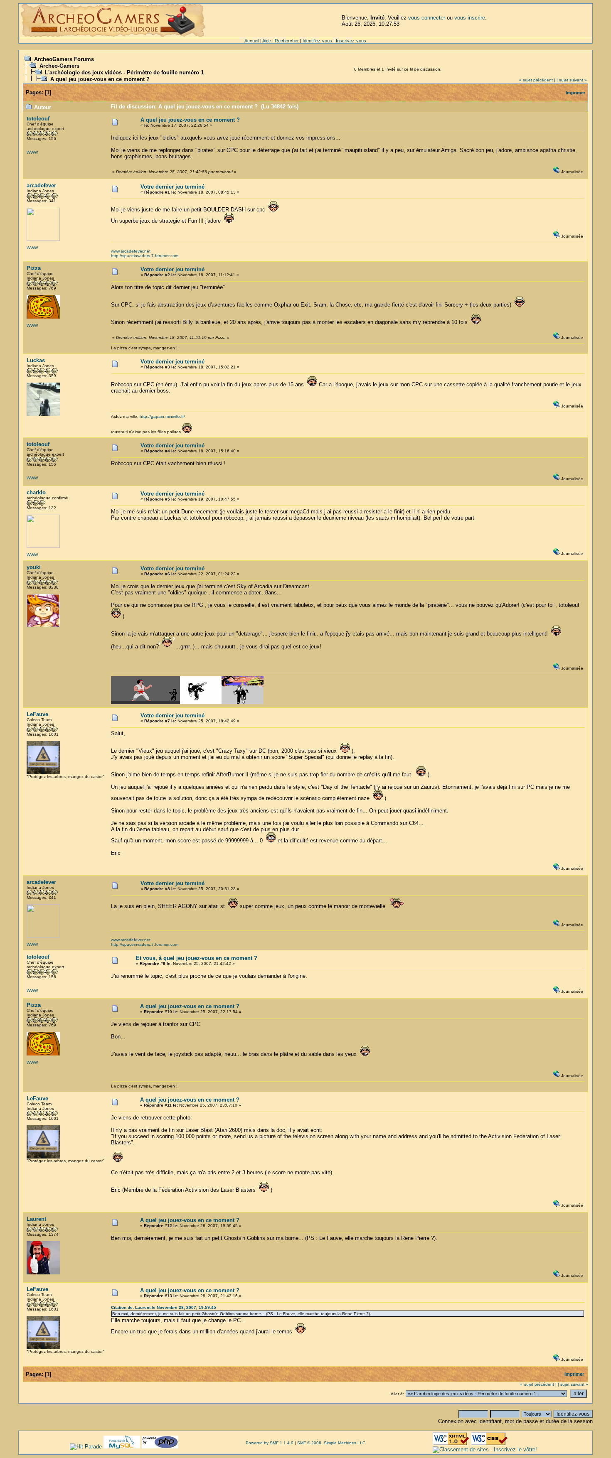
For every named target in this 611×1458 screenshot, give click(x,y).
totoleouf (38, 118)
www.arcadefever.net (130, 251)
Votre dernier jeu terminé (172, 187)
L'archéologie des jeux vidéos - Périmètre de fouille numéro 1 (124, 72)
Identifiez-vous (317, 40)
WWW (32, 152)
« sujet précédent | (537, 80)
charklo (36, 492)
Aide (266, 40)
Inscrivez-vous (351, 40)
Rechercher (287, 40)
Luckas (36, 360)
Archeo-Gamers (59, 66)
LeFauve (37, 714)
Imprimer (575, 92)
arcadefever (41, 185)
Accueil (251, 40)
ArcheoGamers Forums (64, 59)
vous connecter (426, 18)
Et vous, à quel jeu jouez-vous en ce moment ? (196, 958)
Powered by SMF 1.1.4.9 (269, 1443)
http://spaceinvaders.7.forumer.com (144, 255)
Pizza (34, 268)
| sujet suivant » (572, 80)
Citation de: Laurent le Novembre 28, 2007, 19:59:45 (163, 1307)
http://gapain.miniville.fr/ (162, 416)
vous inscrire (469, 18)
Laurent (36, 1219)
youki (34, 567)
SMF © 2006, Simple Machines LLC (331, 1443)
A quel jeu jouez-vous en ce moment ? (100, 79)
